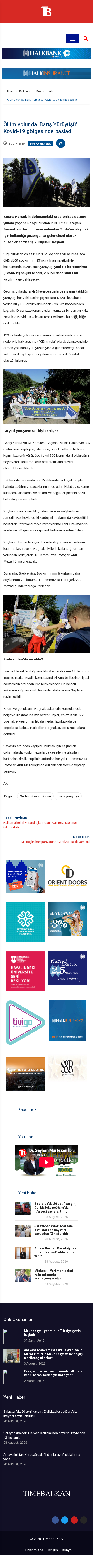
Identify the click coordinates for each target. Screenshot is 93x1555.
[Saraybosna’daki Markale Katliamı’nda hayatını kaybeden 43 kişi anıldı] (23, 1231)
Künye (67, 1550)
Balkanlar (25, 91)
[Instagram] (83, 1520)
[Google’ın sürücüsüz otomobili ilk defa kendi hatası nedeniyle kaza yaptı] (11, 1377)
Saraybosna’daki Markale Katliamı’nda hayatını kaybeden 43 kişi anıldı (53, 1230)
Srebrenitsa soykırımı (35, 796)
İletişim (52, 1550)
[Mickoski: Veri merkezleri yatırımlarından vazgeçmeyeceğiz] (23, 1275)
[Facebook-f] (55, 1520)
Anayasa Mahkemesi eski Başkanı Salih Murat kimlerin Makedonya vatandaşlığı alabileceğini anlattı (54, 1354)
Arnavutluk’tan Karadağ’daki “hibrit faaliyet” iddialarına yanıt (55, 1252)
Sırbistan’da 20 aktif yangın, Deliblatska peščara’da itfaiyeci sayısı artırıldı (55, 1207)
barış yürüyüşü (68, 796)
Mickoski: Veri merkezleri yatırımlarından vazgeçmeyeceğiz (53, 1275)
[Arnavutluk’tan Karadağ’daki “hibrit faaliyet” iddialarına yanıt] (23, 1253)
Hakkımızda (34, 1550)
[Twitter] (64, 1520)
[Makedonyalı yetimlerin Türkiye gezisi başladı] (11, 1336)
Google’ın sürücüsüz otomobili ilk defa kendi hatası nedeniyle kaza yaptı (53, 1373)
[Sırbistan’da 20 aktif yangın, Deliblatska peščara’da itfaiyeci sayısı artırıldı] (23, 1208)
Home (10, 91)
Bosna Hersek (44, 91)
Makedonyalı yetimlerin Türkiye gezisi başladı (52, 1333)
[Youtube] (74, 1520)
